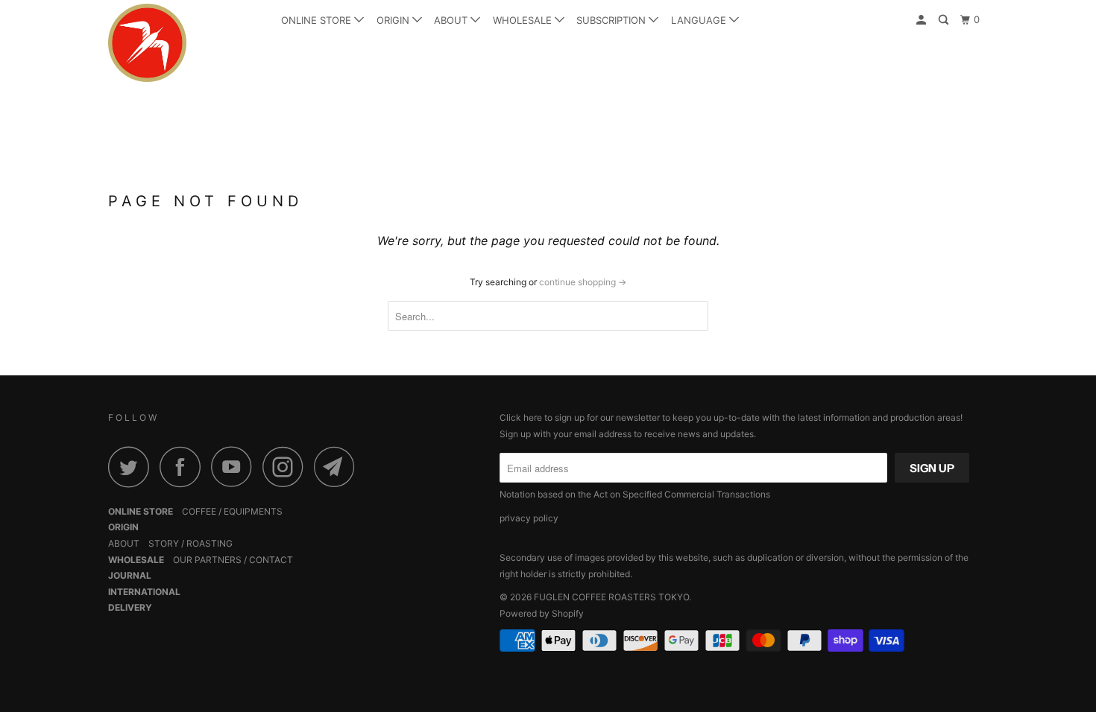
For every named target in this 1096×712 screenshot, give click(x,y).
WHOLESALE (524, 20)
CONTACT (271, 559)
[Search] (945, 20)
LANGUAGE (700, 20)
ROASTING (209, 543)
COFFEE (199, 511)
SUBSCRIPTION (612, 20)
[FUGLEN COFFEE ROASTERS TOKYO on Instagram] (287, 466)
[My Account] (922, 20)
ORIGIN (394, 20)
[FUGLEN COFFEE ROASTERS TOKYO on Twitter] (132, 466)
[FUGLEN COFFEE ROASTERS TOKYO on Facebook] (184, 466)
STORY (163, 543)
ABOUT (452, 20)
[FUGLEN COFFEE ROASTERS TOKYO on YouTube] (235, 466)
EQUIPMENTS (253, 511)
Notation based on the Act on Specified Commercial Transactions (635, 494)
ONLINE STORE (317, 20)
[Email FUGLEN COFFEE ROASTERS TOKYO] (338, 466)
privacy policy (529, 518)
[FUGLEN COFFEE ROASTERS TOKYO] (184, 43)
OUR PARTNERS (207, 559)
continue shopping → (582, 281)
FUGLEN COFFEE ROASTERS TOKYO (611, 597)
